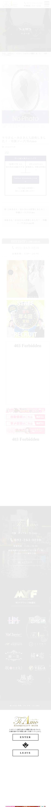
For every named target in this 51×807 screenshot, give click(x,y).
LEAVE (25, 753)
